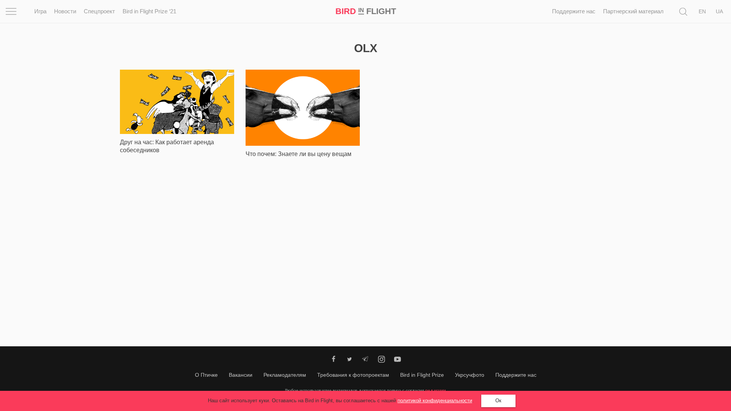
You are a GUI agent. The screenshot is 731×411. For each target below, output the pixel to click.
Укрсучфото (469, 375)
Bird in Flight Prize (422, 375)
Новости (65, 11)
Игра (40, 11)
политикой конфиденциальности (434, 400)
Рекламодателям (284, 375)
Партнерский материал (633, 11)
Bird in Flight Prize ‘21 (149, 11)
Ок (498, 400)
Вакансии (240, 375)
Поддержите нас (573, 11)
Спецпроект (99, 11)
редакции (435, 390)
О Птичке (206, 375)
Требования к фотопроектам (353, 375)
